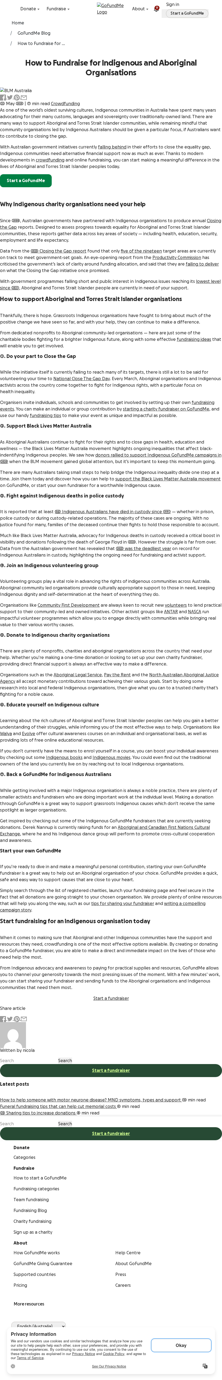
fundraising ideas (194, 339)
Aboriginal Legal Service (78, 675)
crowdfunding (50, 160)
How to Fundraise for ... (41, 43)
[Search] (14, 9)
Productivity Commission (176, 258)
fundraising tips (45, 415)
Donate (28, 9)
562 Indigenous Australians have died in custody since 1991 (113, 512)
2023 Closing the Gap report (58, 251)
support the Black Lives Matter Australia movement (168, 479)
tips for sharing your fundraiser (122, 903)
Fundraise (56, 9)
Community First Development (69, 605)
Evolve (28, 734)
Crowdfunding (65, 104)
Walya (6, 734)
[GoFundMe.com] (111, 8)
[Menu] (207, 9)
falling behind (112, 147)
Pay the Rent (117, 675)
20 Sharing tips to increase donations (38, 1113)
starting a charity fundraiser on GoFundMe (166, 409)
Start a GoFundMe (26, 181)
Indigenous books (64, 757)
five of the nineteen (141, 251)
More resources (29, 1304)
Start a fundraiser (111, 1070)
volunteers (176, 605)
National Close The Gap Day (81, 379)
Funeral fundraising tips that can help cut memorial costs (58, 1106)
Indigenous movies (111, 757)
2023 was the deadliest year (143, 549)
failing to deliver (202, 264)
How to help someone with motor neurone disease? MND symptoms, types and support (91, 1100)
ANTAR (171, 612)
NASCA (194, 612)
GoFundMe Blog (34, 33)
